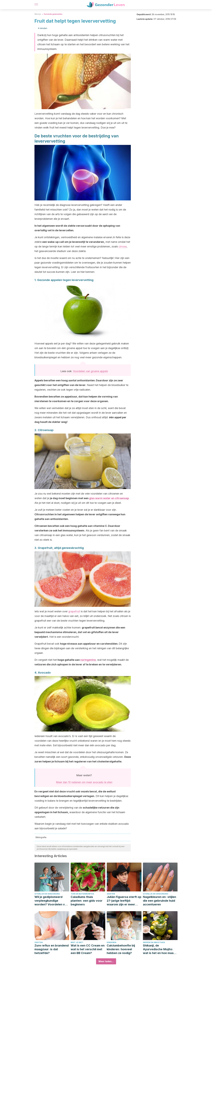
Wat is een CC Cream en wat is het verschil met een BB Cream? (88, 949)
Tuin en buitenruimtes (82, 894)
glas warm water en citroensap (109, 498)
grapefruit (74, 611)
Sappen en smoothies (154, 942)
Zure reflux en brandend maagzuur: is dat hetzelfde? (51, 949)
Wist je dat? (77, 942)
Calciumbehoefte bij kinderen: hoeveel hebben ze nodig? (121, 949)
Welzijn (37, 14)
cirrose (123, 246)
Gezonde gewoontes (53, 14)
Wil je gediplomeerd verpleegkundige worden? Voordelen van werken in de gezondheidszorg (51, 900)
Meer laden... (106, 961)
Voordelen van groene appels (90, 371)
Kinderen (111, 942)
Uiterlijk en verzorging (47, 894)
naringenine (88, 659)
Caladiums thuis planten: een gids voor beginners (86, 900)
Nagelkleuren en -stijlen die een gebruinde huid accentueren (159, 900)
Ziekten (111, 894)
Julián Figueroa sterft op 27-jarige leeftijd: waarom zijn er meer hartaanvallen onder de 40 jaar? (124, 900)
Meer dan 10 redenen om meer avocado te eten (84, 782)
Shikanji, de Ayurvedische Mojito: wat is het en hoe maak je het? (159, 949)
